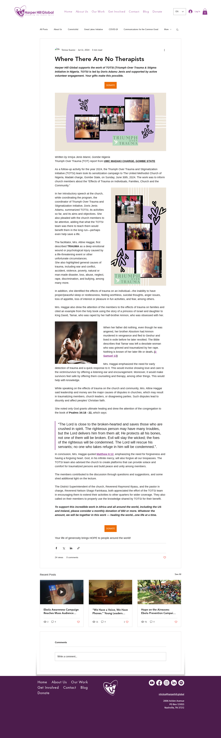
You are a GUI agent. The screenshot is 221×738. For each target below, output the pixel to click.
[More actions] (164, 50)
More (166, 29)
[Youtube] (152, 683)
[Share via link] (78, 548)
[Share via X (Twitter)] (63, 548)
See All (178, 574)
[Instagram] (166, 683)
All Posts (44, 29)
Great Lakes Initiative (93, 29)
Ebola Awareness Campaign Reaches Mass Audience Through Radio (61, 611)
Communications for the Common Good (141, 29)
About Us (58, 29)
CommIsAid (73, 29)
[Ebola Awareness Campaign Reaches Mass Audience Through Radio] (61, 592)
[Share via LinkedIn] (71, 548)
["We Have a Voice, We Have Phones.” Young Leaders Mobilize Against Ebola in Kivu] (110, 592)
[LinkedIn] (174, 683)
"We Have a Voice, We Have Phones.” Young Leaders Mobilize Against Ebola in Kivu (110, 611)
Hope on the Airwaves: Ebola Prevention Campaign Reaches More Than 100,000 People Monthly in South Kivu (159, 611)
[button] (204, 12)
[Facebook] (159, 683)
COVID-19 (113, 29)
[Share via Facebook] (56, 548)
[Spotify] (181, 683)
